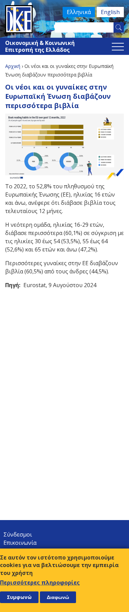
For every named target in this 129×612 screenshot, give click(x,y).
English (110, 12)
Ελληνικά (79, 12)
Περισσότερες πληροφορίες (40, 582)
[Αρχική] (64, 19)
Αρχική (12, 66)
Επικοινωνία (19, 542)
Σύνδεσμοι (17, 534)
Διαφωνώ (58, 597)
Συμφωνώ (19, 597)
